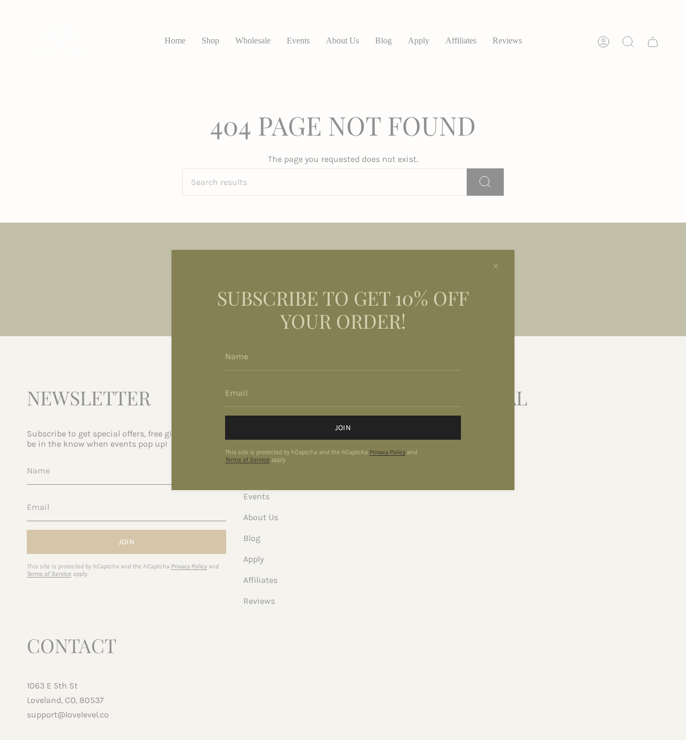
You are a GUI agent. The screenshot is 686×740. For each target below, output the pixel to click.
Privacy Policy (387, 452)
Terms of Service (247, 459)
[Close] (496, 266)
